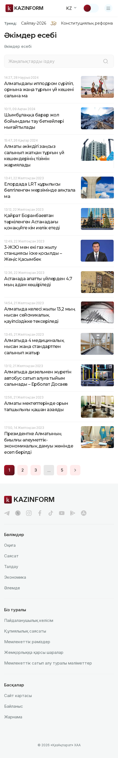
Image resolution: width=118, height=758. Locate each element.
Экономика (15, 577)
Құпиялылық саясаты (25, 631)
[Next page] (75, 470)
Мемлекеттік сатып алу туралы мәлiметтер (48, 663)
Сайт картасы (18, 695)
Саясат (11, 555)
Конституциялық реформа (87, 23)
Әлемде (12, 587)
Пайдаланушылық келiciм (28, 620)
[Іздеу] (105, 61)
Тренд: (10, 23)
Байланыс (13, 706)
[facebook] (40, 513)
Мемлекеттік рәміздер (27, 641)
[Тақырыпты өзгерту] (91, 8)
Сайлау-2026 (33, 23)
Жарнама (13, 716)
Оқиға (10, 545)
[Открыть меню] (108, 8)
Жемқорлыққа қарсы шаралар (33, 652)
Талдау (11, 566)
